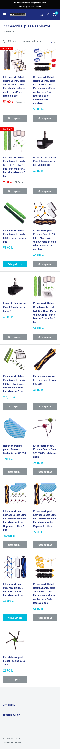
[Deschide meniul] (4, 14)
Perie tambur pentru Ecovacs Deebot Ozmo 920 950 (44, 380)
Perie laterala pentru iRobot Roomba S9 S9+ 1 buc (15, 661)
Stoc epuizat (15, 118)
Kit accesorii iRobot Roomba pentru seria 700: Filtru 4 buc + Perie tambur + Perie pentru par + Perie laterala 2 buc (44, 593)
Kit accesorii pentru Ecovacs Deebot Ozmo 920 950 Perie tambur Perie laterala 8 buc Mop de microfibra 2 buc (14, 520)
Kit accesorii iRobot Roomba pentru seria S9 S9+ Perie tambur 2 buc (14, 236)
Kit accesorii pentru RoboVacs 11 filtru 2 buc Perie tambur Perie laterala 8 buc (13, 590)
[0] (54, 14)
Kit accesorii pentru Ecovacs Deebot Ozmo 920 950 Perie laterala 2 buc (45, 451)
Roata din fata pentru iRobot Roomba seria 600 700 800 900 (44, 161)
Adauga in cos (15, 264)
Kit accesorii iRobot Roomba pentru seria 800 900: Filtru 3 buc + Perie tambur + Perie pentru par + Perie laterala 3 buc (15, 86)
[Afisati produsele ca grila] (50, 41)
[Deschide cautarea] (41, 14)
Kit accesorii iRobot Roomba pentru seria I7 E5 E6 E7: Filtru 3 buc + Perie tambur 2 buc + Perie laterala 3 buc (14, 166)
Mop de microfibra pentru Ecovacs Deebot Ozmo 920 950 (14, 449)
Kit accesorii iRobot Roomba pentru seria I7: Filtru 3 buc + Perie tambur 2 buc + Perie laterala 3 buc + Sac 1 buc (44, 312)
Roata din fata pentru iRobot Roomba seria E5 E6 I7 (14, 307)
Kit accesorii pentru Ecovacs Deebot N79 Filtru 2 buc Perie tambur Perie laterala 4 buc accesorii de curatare (44, 239)
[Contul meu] (47, 14)
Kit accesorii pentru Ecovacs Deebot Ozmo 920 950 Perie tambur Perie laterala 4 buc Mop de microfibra (44, 519)
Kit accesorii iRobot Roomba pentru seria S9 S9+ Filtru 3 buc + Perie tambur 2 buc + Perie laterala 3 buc (14, 384)
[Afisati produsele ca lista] (55, 41)
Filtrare (12, 41)
